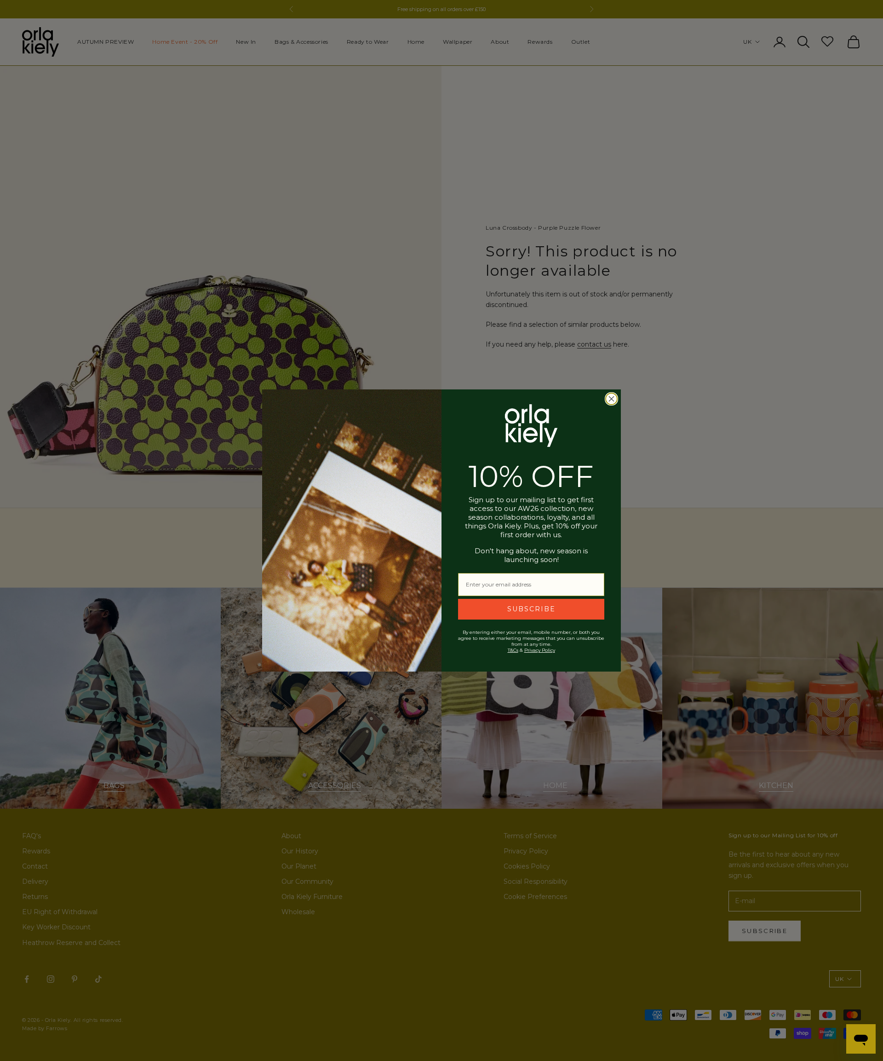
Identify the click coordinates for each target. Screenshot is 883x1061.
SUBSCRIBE (531, 609)
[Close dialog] (611, 399)
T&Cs (513, 650)
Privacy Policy (539, 650)
